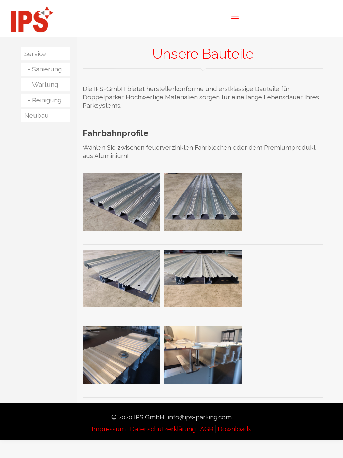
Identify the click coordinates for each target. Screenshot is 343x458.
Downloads (234, 429)
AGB (206, 429)
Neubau (36, 115)
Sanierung (47, 69)
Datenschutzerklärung (163, 429)
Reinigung (46, 100)
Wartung (45, 84)
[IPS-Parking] (32, 18)
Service (35, 53)
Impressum (109, 429)
